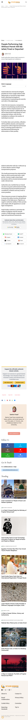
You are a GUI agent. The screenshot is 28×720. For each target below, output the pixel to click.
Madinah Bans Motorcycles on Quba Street (14, 622)
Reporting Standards (4, 708)
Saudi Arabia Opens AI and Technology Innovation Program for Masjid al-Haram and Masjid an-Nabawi (13, 539)
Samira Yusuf (8, 53)
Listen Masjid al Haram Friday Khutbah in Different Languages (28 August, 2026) (13, 604)
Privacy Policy (19, 697)
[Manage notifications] (3, 717)
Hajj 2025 (10, 394)
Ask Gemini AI (8, 243)
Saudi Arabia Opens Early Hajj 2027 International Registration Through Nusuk (13, 577)
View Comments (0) (14, 433)
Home (2, 6)
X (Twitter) (8, 240)
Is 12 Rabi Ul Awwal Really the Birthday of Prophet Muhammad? (13, 511)
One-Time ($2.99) (8, 382)
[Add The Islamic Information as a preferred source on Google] (10, 227)
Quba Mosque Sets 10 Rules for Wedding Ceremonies (13, 649)
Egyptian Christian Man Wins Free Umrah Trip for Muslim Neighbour (13, 549)
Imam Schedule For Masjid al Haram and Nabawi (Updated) (13, 501)
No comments (19, 40)
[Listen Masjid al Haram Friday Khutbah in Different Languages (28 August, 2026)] (14, 592)
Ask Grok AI (21, 243)
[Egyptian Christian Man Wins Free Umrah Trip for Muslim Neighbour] (9, 546)
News (7, 6)
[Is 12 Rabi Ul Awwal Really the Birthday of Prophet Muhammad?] (6, 507)
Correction (18, 703)
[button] (2, 2)
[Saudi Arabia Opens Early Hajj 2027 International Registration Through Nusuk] (14, 564)
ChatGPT (21, 234)
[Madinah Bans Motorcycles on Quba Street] (12, 620)
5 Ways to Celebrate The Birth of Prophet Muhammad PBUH (13, 675)
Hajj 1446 (4, 394)
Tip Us (17, 707)
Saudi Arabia (17, 394)
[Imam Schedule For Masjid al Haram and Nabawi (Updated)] (14, 489)
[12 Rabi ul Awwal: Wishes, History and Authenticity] (5, 610)
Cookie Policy (5, 703)
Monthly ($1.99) (20, 382)
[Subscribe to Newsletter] (17, 227)
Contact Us (18, 693)
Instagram (8, 237)
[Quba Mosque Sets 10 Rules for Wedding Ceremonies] (14, 636)
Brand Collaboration (5, 698)
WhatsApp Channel (8, 234)
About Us (4, 693)
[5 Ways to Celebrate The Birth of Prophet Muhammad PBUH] (14, 663)
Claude (21, 240)
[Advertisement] (14, 25)
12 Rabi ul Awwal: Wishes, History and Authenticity (12, 614)
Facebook (21, 237)
